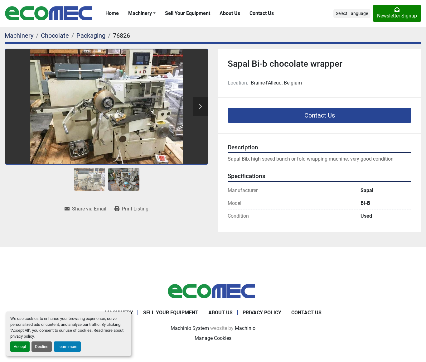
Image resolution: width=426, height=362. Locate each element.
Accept (20, 346)
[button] (142, 13)
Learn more (67, 346)
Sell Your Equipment (187, 13)
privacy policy (22, 336)
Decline (41, 346)
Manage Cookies (213, 338)
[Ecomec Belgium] (213, 291)
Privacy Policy (262, 313)
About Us (230, 13)
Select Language (352, 13)
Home (112, 13)
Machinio (245, 328)
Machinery (140, 13)
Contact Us (261, 13)
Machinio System (190, 328)
